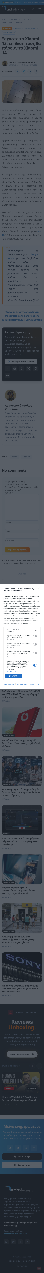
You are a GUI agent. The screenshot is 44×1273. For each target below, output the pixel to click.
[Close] (39, 589)
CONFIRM (13, 676)
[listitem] (22, 630)
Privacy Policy (35, 684)
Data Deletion (9, 684)
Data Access (22, 684)
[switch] (35, 636)
